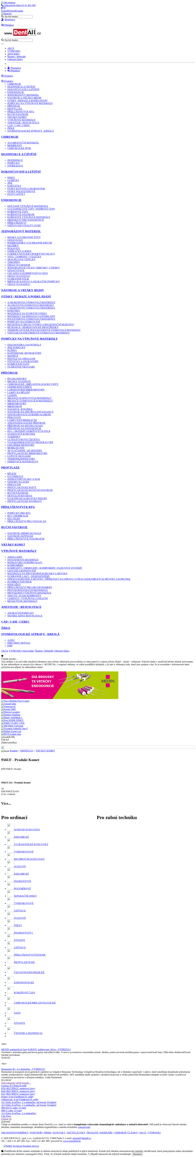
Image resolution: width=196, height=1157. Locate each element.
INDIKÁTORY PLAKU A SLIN (23, 479)
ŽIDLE (11, 128)
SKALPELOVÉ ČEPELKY (21, 259)
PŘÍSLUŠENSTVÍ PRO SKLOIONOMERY (29, 587)
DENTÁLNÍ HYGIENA (19, 495)
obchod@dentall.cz (81, 1138)
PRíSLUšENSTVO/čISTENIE (30, 955)
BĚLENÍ (11, 473)
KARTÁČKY (14, 186)
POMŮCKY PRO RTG (19, 513)
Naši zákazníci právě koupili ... (16, 1083)
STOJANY (19, 940)
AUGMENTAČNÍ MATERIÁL (23, 142)
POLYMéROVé (22, 888)
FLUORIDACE (15, 476)
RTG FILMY (14, 518)
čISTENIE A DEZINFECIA (28, 1033)
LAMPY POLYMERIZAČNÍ (22, 420)
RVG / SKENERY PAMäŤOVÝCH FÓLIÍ (28, 431)
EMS (9, 645)
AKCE (10, 48)
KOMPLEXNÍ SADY (18, 364)
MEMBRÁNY (14, 145)
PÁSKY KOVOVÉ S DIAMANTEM (26, 188)
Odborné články (15, 59)
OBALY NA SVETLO (18, 276)
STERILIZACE (15, 165)
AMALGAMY (14, 557)
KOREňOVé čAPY (24, 992)
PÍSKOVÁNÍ (14, 484)
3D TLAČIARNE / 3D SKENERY (24, 450)
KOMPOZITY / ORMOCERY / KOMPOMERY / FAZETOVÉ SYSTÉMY (44, 568)
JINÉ (9, 183)
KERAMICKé (21, 837)
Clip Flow (6, 1116)
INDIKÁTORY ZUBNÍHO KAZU (24, 562)
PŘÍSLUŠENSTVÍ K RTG (20, 111)
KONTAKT (59, 1132)
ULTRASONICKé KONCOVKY (31, 844)
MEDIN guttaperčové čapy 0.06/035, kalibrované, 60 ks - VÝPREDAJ (36, 1049)
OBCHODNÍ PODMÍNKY (14, 1132)
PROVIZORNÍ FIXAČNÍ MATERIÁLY (27, 590)
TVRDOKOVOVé (24, 851)
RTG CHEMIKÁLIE (17, 515)
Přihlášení (9, 25)
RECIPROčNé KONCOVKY (29, 859)
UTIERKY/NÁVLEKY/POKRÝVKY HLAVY (31, 254)
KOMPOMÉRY (15, 565)
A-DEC (11, 640)
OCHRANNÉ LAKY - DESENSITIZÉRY (28, 576)
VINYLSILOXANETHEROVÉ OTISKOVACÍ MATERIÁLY (38, 332)
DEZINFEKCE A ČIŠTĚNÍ (21, 86)
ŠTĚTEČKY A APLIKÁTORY (23, 361)
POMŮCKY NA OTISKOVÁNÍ (23, 321)
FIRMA (47, 1132)
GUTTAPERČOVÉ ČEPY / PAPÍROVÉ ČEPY (31, 209)
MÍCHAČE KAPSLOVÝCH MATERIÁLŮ (29, 398)
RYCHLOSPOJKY (17, 378)
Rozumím (137, 1154)
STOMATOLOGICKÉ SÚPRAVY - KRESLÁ (30, 131)
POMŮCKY (13, 163)
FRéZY (18, 925)
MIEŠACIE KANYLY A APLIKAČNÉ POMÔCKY (33, 281)
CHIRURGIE (14, 84)
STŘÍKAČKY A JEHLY (19, 251)
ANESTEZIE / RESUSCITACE (23, 122)
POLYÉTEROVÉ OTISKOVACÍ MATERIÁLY (31, 319)
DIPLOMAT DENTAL (18, 643)
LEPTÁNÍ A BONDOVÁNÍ (21, 570)
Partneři (5, 11)
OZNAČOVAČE (15, 270)
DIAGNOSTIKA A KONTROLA (24, 344)
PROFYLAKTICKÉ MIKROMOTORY (27, 453)
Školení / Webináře (16, 56)
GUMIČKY (13, 180)
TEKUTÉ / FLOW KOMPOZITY (24, 595)
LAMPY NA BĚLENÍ (18, 392)
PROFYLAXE (14, 108)
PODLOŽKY (14, 584)
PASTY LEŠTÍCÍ (16, 194)
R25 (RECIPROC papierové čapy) (18, 1094)
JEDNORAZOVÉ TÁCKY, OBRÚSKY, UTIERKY (33, 267)
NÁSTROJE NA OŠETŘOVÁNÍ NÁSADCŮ (30, 412)
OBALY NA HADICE (18, 284)
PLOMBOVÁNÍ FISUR (19, 581)
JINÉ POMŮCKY (16, 347)
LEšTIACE (20, 910)
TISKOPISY (13, 262)
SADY (17, 1013)
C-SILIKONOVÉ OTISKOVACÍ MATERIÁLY (31, 308)
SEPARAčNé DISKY (25, 896)
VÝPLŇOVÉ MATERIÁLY (21, 120)
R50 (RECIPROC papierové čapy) (18, 1088)
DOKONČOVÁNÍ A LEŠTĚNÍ (23, 89)
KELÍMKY (13, 245)
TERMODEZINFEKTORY (21, 459)
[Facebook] (2, 8)
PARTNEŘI (36, 1132)
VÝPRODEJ (13, 51)
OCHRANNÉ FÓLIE (18, 278)
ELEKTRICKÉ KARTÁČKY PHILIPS (27, 498)
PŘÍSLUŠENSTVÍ (16, 222)
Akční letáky (13, 54)
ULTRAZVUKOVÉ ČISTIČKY (23, 439)
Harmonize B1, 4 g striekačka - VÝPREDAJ (23, 1069)
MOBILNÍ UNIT (15, 447)
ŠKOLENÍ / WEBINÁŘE (100, 1132)
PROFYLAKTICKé (24, 962)
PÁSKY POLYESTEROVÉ (21, 191)
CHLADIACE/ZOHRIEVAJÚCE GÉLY (27, 273)
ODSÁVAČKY (15, 240)
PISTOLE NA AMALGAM (21, 358)
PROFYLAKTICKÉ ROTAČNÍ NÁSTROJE (30, 490)
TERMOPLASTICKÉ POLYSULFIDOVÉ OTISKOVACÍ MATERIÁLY (44, 330)
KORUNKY (13, 310)
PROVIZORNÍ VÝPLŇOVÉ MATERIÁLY (29, 593)
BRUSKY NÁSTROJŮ (19, 381)
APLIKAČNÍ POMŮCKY (20, 613)
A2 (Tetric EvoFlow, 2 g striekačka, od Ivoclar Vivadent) (28, 1102)
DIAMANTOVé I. (23, 932)
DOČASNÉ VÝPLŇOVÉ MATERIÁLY (27, 206)
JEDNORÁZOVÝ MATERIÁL (23, 95)
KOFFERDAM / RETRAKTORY (24, 353)
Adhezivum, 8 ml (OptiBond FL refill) (19, 1099)
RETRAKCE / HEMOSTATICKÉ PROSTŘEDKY (33, 327)
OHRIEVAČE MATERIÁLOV (22, 461)
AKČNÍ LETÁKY (76, 1132)
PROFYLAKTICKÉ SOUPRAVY (24, 501)
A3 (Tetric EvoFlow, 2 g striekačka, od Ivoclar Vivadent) (28, 1105)
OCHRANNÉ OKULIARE (21, 367)
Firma (12, 11)
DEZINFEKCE (15, 160)
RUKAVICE (13, 248)
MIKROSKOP (14, 406)
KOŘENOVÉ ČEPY (17, 211)
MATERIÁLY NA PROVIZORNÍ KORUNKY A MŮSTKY (37, 573)
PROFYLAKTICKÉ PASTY (21, 487)
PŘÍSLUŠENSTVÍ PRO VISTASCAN (26, 521)
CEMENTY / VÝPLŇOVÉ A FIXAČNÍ (27, 598)
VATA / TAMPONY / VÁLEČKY (24, 256)
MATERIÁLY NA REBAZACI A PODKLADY (31, 316)
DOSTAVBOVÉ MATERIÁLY (23, 559)
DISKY (11, 177)
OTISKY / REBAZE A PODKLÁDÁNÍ (27, 100)
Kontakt (19, 11)
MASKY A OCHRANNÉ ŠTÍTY (24, 237)
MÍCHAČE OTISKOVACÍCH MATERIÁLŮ (30, 400)
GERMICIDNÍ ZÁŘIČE (19, 387)
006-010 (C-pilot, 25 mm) (13, 1107)
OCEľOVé (20, 866)
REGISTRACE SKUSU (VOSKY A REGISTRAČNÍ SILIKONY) (40, 324)
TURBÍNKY (13, 436)
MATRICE (12, 356)
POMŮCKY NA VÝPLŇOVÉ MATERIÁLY (30, 103)
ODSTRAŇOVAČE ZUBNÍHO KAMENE (29, 414)
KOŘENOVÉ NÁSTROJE (20, 214)
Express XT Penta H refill (13, 1085)
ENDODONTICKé (24, 982)
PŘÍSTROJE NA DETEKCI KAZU (25, 425)
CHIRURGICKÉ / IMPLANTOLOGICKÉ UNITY (33, 384)
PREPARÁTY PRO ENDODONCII (25, 220)
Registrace (9, 19)
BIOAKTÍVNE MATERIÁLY (22, 601)
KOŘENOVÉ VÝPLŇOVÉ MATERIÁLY (28, 217)
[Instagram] (4, 8)
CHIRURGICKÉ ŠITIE (19, 148)
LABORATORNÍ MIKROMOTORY (26, 389)
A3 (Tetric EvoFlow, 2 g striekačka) (18, 1113)
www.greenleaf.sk (72, 1141)
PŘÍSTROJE (13, 106)
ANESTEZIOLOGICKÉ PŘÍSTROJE (26, 423)
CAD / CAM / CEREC (18, 125)
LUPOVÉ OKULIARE (19, 456)
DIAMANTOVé (22, 881)
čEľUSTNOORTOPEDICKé (29, 972)
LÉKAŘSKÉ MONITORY (20, 445)
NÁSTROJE (24, 533)
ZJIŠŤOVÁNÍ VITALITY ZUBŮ (24, 225)
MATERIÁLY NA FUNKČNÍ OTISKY (27, 313)
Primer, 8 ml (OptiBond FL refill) (17, 1096)
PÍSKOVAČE (14, 417)
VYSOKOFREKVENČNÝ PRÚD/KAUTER (30, 442)
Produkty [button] (8, 81)
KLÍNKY (12, 350)
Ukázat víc (6, 1119)
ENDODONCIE (15, 92)
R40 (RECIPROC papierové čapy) (18, 1091)
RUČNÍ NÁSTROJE (17, 114)
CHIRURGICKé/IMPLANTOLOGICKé (35, 1002)
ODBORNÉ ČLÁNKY (126, 1132)
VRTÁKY (17, 117)
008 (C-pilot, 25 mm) (11, 1110)
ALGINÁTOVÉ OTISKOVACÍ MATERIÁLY (30, 305)
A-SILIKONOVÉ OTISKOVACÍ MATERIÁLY (31, 302)
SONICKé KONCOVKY (27, 829)
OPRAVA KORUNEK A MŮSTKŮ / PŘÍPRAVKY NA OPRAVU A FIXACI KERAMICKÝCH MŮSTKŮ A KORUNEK (68, 579)
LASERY (12, 395)
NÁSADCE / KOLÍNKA (20, 409)
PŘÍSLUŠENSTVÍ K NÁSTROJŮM (25, 539)
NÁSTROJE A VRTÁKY (24, 97)
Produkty (8, 76)
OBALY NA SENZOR (18, 265)
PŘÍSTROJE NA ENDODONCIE (24, 428)
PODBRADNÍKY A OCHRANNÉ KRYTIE (29, 243)
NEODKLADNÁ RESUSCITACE (24, 615)
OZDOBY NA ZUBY (18, 482)
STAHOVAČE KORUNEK (21, 434)
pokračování (84, 1127)
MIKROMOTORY (16, 403)
